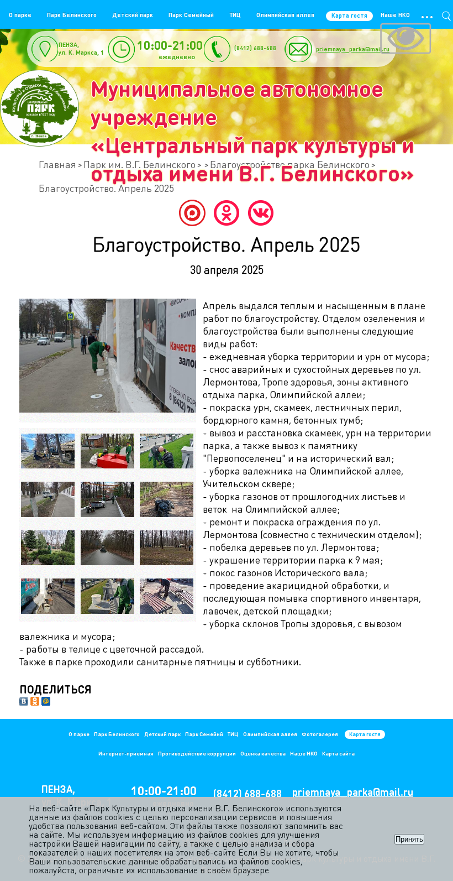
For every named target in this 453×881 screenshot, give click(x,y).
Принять (409, 839)
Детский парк (132, 15)
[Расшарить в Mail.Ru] (45, 702)
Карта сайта (338, 753)
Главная (57, 164)
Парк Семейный (191, 15)
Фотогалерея (320, 734)
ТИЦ (235, 15)
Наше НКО (395, 15)
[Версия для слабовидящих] (405, 40)
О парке (20, 15)
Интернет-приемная (126, 753)
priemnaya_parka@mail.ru (352, 49)
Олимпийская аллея (285, 15)
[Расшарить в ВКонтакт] (23, 702)
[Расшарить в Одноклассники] (34, 702)
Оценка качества (263, 753)
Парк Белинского (72, 15)
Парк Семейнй (204, 734)
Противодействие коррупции (197, 753)
